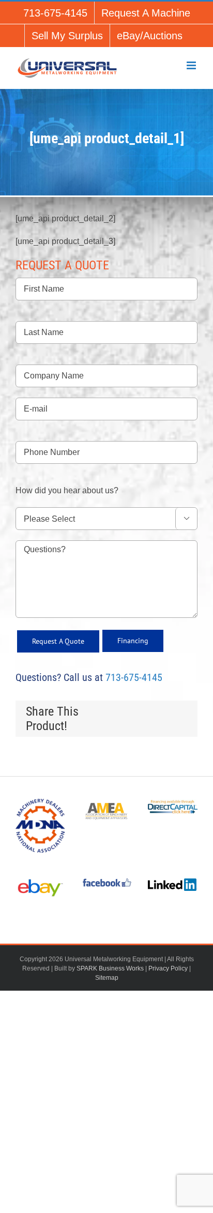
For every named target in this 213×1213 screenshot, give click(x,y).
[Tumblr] (179, 712)
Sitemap (106, 977)
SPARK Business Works (110, 968)
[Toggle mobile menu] (192, 65)
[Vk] (162, 725)
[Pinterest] (146, 725)
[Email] (179, 725)
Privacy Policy (168, 968)
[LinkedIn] (146, 712)
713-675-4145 (133, 677)
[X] (129, 712)
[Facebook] (113, 712)
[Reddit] (162, 712)
